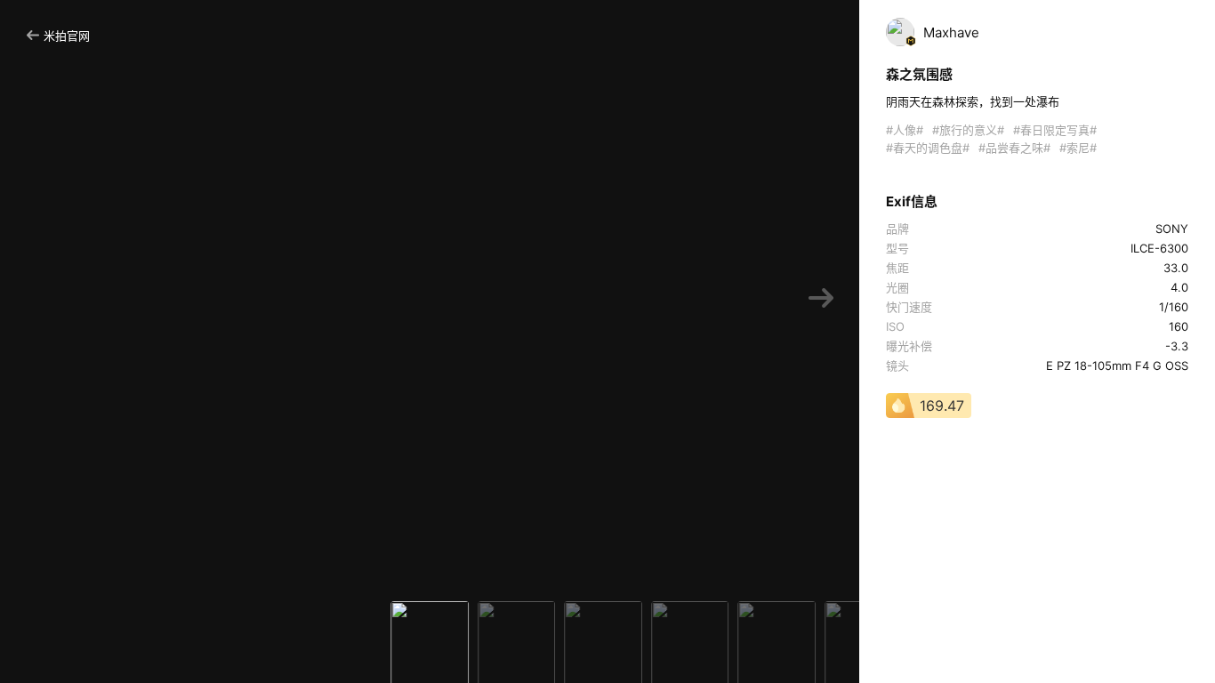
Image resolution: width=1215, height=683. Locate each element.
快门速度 (909, 307)
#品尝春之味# (1014, 148)
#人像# (904, 130)
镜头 (897, 365)
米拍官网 (67, 35)
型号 (897, 248)
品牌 (897, 228)
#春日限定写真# (1055, 130)
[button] (821, 298)
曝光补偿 (909, 346)
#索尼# (1078, 148)
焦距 (897, 268)
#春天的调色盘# (928, 148)
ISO (895, 326)
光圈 (897, 287)
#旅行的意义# (968, 130)
